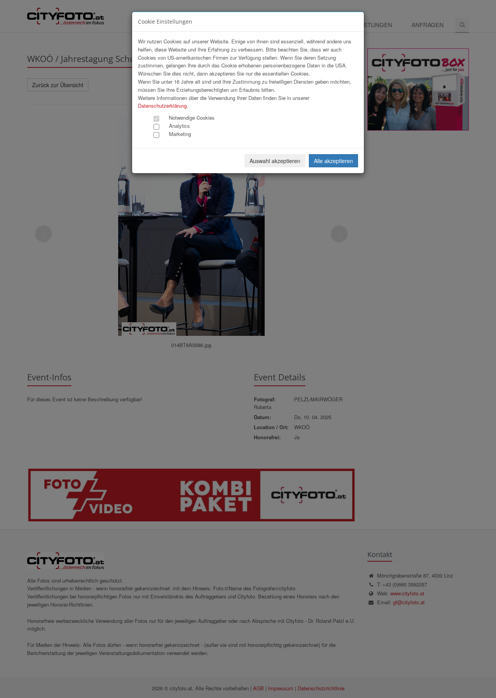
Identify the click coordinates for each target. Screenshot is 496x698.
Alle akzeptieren (333, 161)
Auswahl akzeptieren (275, 161)
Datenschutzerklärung (162, 105)
